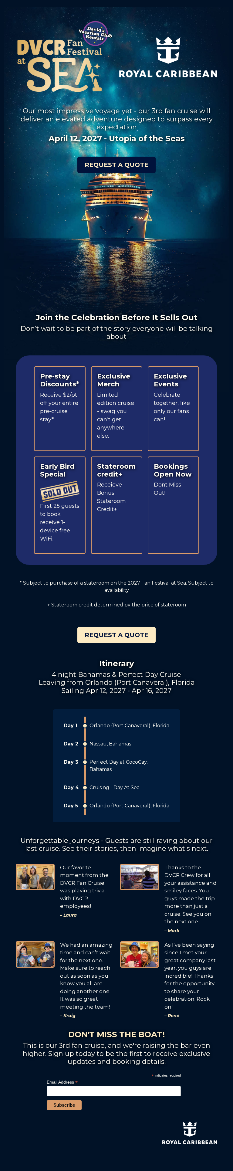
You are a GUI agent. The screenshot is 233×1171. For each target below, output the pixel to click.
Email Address (62, 1082)
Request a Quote (116, 164)
